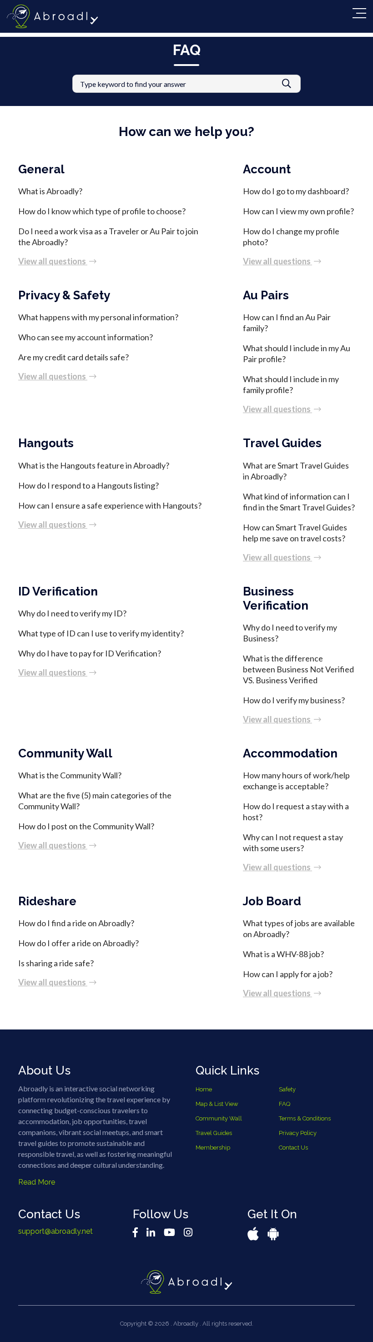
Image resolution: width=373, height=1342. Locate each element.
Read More (36, 1182)
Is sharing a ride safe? (56, 963)
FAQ (284, 1104)
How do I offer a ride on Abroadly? (78, 943)
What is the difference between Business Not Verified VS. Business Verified (298, 669)
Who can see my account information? (85, 337)
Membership (213, 1147)
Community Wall (219, 1118)
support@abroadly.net (55, 1231)
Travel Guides (214, 1133)
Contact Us (293, 1147)
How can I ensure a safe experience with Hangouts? (110, 505)
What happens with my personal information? (98, 317)
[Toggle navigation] (359, 13)
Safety (287, 1089)
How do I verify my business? (294, 700)
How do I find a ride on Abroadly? (76, 923)
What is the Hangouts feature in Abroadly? (93, 465)
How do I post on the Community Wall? (86, 826)
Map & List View (217, 1104)
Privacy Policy (298, 1133)
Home (204, 1089)
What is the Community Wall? (69, 775)
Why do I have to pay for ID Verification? (89, 653)
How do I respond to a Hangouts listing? (88, 485)
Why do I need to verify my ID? (72, 613)
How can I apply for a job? (288, 974)
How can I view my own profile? (298, 211)
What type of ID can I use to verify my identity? (101, 633)
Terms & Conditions (305, 1118)
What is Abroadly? (50, 191)
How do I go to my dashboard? (296, 191)
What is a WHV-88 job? (283, 954)
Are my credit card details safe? (73, 357)
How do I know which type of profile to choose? (102, 211)
